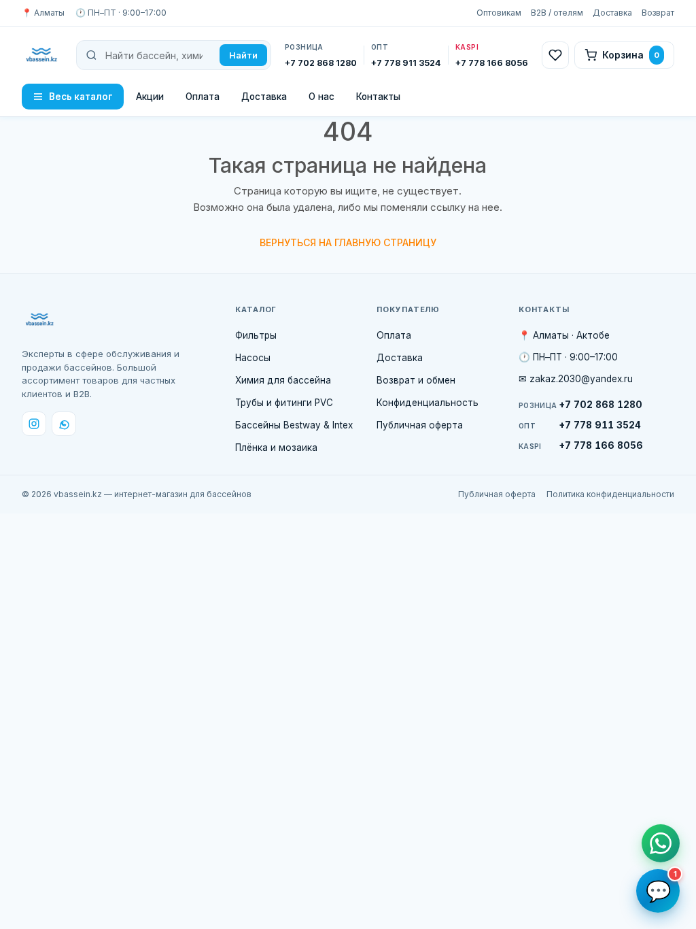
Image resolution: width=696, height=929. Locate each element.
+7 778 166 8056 (581, 445)
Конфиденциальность (427, 402)
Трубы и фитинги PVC (284, 402)
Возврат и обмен (416, 380)
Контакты (378, 96)
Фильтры (256, 335)
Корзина (630, 55)
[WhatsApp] (64, 423)
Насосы (253, 357)
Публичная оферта (420, 425)
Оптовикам (498, 12)
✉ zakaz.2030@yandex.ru (576, 378)
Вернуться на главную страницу (348, 242)
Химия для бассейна (283, 380)
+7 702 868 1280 (580, 404)
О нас (321, 96)
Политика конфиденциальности (610, 494)
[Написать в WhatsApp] (661, 843)
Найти (243, 55)
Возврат (658, 12)
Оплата (203, 96)
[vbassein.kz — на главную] (42, 55)
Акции (150, 96)
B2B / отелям (557, 12)
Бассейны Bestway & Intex (294, 425)
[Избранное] (555, 55)
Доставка (612, 12)
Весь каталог (81, 96)
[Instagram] (34, 423)
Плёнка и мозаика (276, 447)
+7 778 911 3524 (580, 425)
